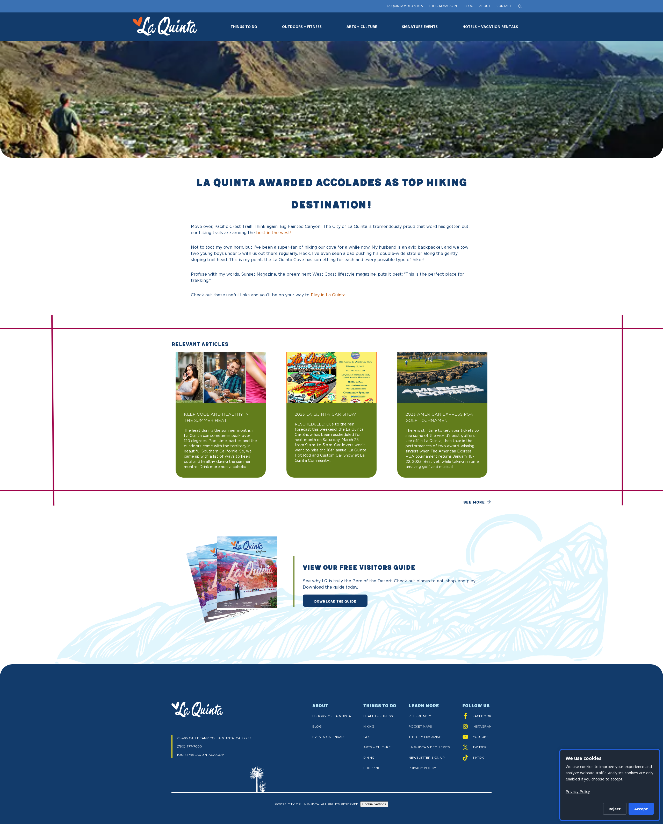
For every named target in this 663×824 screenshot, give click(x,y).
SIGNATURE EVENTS (420, 26)
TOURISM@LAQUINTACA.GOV (200, 755)
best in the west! (273, 232)
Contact (503, 6)
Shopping (371, 768)
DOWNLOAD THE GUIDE (335, 601)
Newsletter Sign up (427, 757)
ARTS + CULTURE (362, 26)
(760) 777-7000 (189, 746)
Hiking (368, 726)
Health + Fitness (378, 716)
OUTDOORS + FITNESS (302, 26)
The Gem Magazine (443, 6)
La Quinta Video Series (405, 6)
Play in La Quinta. (328, 294)
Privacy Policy (422, 768)
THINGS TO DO (243, 26)
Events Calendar (328, 737)
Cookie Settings (374, 804)
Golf (368, 737)
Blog (469, 6)
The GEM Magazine (425, 737)
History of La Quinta (331, 716)
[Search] (519, 6)
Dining (368, 757)
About (484, 6)
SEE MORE (474, 502)
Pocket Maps (420, 726)
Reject (615, 808)
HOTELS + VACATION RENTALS (490, 26)
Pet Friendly (420, 716)
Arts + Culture (377, 747)
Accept (641, 808)
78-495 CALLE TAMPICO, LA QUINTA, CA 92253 (214, 738)
